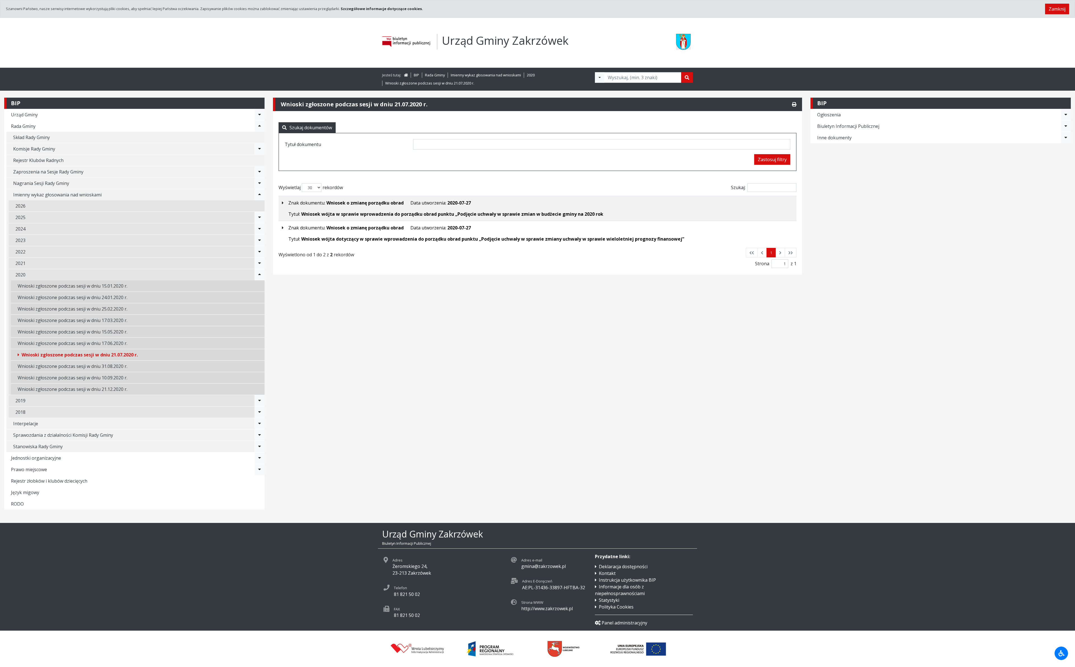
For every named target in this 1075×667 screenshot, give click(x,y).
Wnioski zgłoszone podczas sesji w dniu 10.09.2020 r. (72, 378)
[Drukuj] (794, 104)
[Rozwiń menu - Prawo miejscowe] (259, 469)
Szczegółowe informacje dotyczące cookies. (382, 8)
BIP (416, 74)
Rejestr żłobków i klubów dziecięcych (49, 481)
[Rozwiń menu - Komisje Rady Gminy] (259, 148)
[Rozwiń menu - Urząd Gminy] (259, 114)
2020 (531, 74)
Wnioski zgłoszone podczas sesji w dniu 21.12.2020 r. (72, 389)
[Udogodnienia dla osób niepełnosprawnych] (1061, 653)
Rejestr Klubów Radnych (38, 160)
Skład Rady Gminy (31, 137)
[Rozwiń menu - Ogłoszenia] (1066, 114)
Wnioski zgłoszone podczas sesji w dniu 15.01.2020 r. (72, 286)
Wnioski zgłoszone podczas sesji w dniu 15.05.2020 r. (72, 332)
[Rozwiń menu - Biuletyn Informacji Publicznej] (1066, 126)
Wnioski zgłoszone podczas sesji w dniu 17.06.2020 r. (72, 343)
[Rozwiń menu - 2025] (259, 217)
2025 (20, 217)
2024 (20, 229)
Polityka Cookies (616, 607)
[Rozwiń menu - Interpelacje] (259, 423)
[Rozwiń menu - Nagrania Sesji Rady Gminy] (259, 183)
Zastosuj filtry (772, 159)
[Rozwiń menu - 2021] (259, 263)
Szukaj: (738, 187)
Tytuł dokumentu (303, 144)
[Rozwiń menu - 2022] (259, 251)
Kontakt (607, 573)
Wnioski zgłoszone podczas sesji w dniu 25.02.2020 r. (72, 309)
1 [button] (771, 252)
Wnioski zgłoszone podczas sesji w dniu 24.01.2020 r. (72, 297)
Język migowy (25, 492)
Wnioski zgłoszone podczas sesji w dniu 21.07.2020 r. (429, 83)
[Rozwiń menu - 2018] (259, 412)
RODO (17, 504)
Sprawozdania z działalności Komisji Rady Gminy (63, 435)
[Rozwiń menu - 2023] (259, 240)
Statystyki (609, 600)
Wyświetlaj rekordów (311, 187)
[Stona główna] (406, 74)
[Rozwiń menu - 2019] (259, 400)
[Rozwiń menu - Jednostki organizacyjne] (259, 458)
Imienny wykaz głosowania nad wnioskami (486, 74)
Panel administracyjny (624, 623)
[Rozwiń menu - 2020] (259, 274)
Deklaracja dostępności (623, 566)
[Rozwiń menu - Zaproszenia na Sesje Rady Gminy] (259, 171)
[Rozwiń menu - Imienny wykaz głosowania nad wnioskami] (259, 194)
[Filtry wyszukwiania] (599, 77)
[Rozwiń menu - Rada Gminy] (259, 126)
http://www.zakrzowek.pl (547, 608)
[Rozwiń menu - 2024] (259, 228)
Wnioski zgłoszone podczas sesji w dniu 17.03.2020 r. (72, 320)
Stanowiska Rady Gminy (38, 446)
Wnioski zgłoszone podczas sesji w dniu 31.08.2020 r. (72, 366)
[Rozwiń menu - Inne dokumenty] (1066, 137)
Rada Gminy (435, 74)
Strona (762, 263)
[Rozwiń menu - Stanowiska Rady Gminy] (259, 446)
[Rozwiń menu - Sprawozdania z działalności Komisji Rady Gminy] (259, 435)
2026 (20, 206)
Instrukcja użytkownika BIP (627, 580)
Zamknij (1057, 9)
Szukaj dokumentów (310, 128)
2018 (20, 412)
